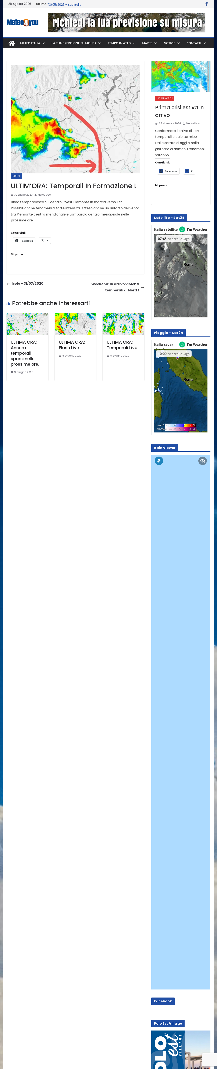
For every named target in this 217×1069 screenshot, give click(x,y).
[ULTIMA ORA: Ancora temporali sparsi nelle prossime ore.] (27, 316)
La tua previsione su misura (73, 43)
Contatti (194, 43)
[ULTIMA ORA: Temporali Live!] (123, 316)
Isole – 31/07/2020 (27, 283)
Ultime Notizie (164, 98)
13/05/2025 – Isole (61, 4)
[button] (42, 43)
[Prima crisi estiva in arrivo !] (180, 76)
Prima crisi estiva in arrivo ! (179, 111)
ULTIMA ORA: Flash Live (72, 345)
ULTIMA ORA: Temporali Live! (123, 345)
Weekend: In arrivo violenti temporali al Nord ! (115, 287)
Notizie (169, 43)
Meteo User (44, 194)
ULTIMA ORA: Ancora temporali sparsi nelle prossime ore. (25, 353)
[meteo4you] (12, 43)
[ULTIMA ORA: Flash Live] (75, 316)
